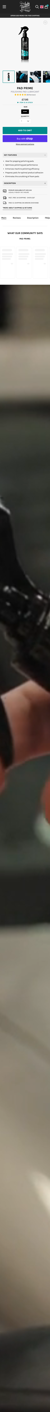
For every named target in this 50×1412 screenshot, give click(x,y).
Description (10, 183)
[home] (25, 6)
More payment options (25, 144)
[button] (25, 95)
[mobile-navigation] (4, 7)
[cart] (45, 7)
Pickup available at (20, 190)
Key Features (10, 155)
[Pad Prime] (9, 77)
